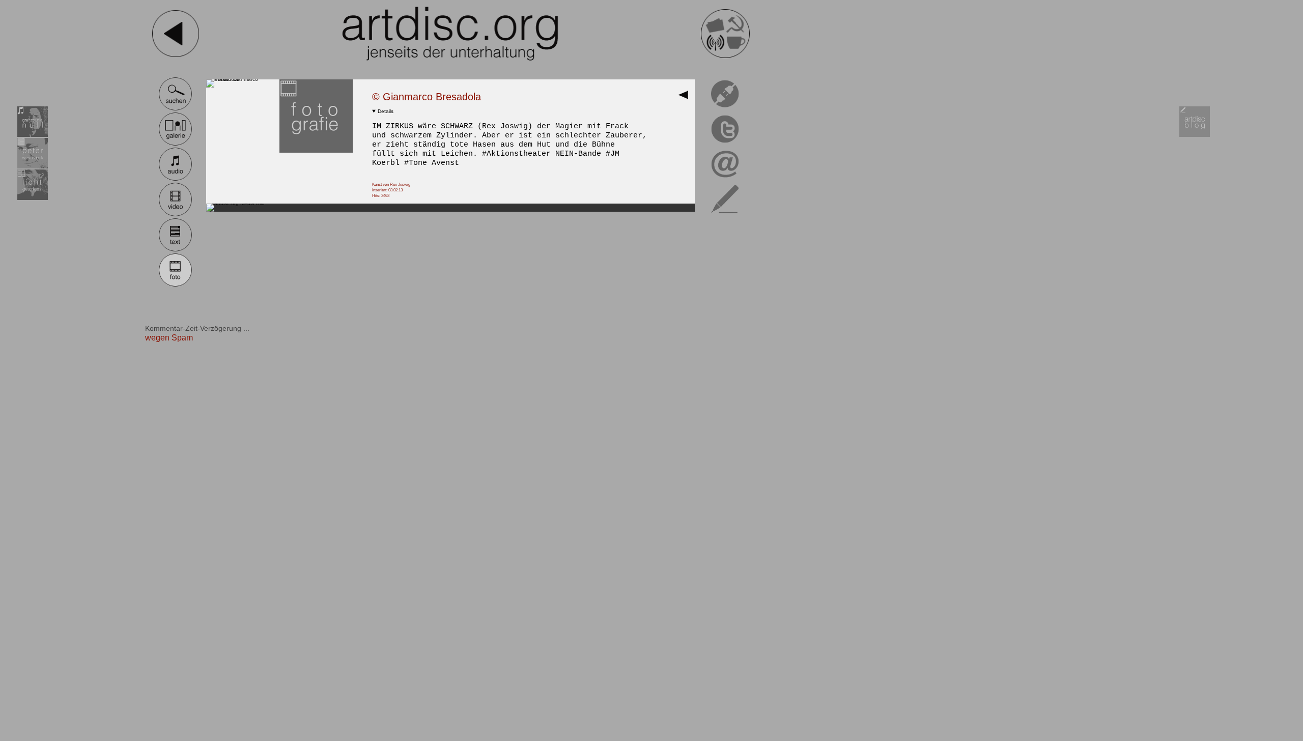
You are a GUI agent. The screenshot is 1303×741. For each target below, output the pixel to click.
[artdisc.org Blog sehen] (1194, 135)
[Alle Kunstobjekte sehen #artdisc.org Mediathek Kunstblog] (175, 144)
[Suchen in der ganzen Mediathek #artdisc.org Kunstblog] (175, 109)
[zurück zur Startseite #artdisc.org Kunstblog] (725, 56)
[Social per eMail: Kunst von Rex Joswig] (725, 179)
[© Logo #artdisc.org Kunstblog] (450, 34)
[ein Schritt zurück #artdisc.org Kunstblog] (175, 56)
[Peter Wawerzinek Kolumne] (32, 166)
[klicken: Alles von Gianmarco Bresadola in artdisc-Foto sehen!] (316, 151)
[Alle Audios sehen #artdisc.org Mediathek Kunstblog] (175, 179)
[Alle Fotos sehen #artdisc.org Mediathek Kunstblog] (175, 285)
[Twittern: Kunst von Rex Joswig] (725, 144)
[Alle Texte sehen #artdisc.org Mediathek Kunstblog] (175, 250)
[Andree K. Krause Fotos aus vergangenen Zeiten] (32, 198)
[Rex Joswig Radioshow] (32, 135)
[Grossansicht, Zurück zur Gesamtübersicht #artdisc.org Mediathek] (686, 98)
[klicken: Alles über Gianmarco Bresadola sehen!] (242, 79)
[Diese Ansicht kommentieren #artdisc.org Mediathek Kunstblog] (725, 215)
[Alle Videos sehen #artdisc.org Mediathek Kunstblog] (175, 215)
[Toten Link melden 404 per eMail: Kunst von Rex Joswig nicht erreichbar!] (725, 109)
